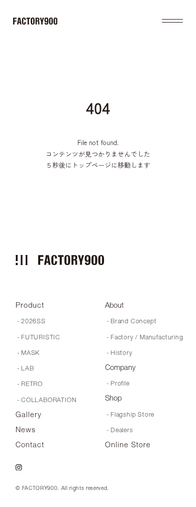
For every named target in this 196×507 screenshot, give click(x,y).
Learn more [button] (36, 463)
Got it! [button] (32, 489)
